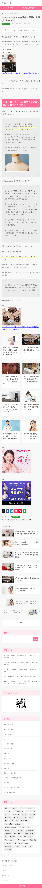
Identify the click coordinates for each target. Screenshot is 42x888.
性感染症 (12, 837)
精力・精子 (7, 758)
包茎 (17, 821)
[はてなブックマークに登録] (11, 511)
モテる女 (18, 519)
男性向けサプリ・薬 (10, 843)
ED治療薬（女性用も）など (12, 778)
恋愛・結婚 (7, 734)
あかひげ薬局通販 (9, 792)
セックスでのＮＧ (18, 811)
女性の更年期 (30, 830)
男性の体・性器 (9, 749)
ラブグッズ (8, 817)
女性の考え (17, 833)
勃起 (11, 821)
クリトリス (15, 808)
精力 (20, 843)
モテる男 (32, 814)
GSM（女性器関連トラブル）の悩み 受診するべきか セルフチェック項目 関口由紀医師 (21, 682)
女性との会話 (8, 824)
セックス (6, 739)
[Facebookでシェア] (7, 511)
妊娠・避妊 (7, 768)
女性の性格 (20, 830)
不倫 (24, 817)
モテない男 (16, 814)
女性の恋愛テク (11, 519)
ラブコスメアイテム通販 (11, 787)
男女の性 (6, 753)
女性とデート (19, 824)
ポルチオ (7, 814)
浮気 (19, 837)
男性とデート (27, 837)
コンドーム (31, 808)
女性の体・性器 (9, 744)
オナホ (7, 808)
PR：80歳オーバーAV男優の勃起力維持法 (21, 8)
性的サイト (7, 3)
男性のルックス (22, 840)
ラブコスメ (17, 817)
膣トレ (18, 846)
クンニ (23, 808)
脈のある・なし (9, 846)
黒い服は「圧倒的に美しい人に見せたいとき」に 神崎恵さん (20, 657)
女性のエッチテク (24, 827)
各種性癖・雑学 (9, 763)
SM (30, 519)
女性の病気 (8, 833)
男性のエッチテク (10, 840)
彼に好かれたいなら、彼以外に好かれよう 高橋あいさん (20, 670)
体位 (6, 821)
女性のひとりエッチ (10, 827)
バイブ (28, 811)
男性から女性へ (9, 729)
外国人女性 (24, 821)
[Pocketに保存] (16, 511)
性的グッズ (7, 783)
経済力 (26, 843)
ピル (34, 811)
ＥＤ (30, 846)
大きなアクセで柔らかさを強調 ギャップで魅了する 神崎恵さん (20, 663)
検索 (5, 633)
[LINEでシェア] (24, 511)
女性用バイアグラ (28, 833)
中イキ (31, 817)
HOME (5, 13)
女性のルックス (9, 830)
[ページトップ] (38, 884)
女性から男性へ (14, 13)
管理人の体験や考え (10, 773)
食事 (24, 846)
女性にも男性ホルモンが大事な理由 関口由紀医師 (20, 676)
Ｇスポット (8, 849)
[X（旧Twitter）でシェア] (3, 511)
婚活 (6, 837)
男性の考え (25, 519)
